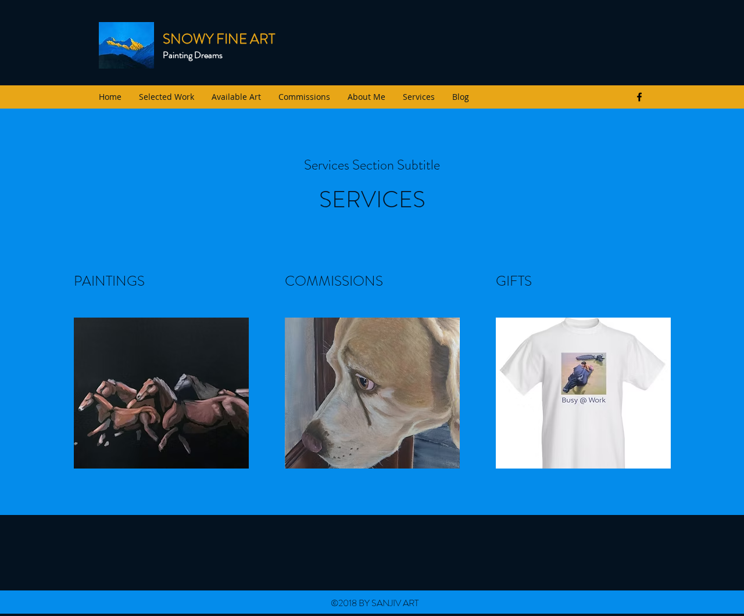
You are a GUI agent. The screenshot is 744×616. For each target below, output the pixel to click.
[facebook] (639, 97)
